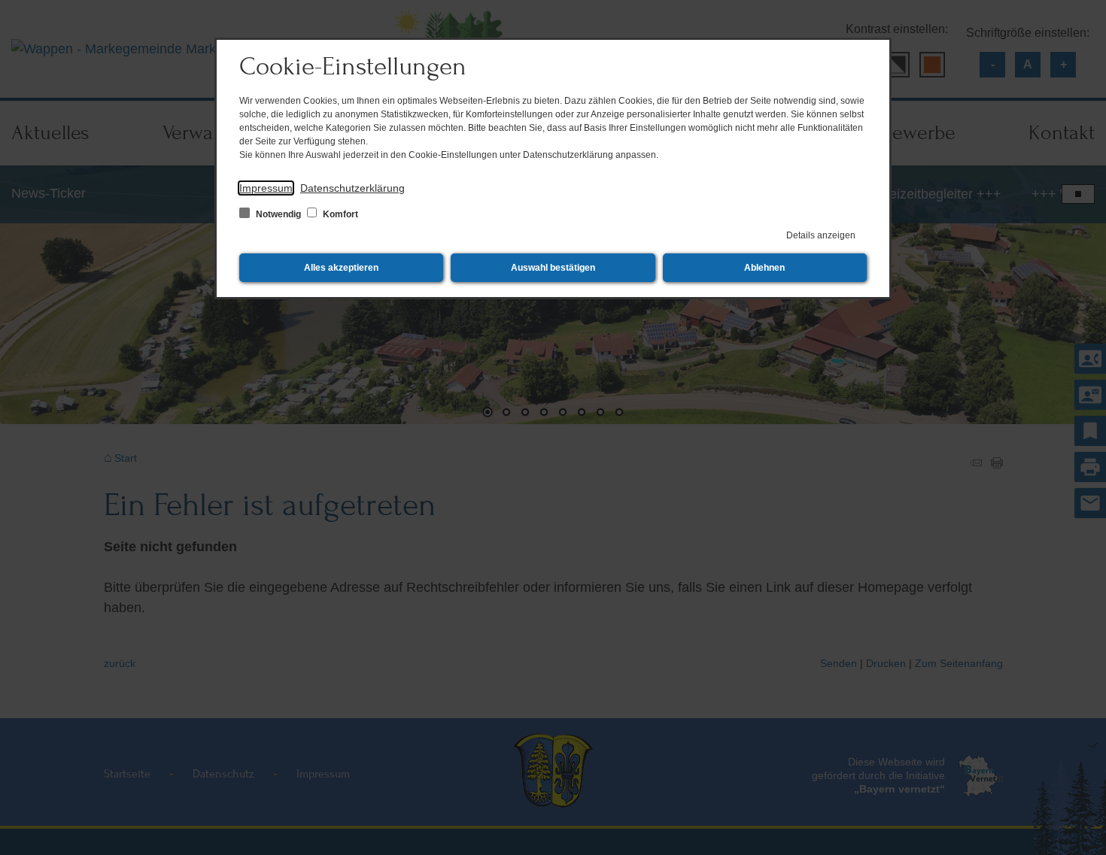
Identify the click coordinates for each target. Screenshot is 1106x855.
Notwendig (278, 214)
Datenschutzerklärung (352, 188)
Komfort (339, 214)
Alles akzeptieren (341, 267)
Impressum (266, 188)
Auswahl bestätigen (553, 267)
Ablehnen (764, 267)
